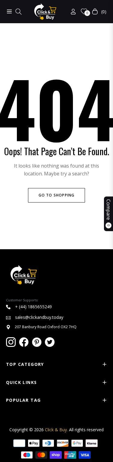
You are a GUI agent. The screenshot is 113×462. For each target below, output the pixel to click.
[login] (71, 11)
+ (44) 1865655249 (33, 307)
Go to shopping (57, 195)
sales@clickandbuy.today (38, 317)
